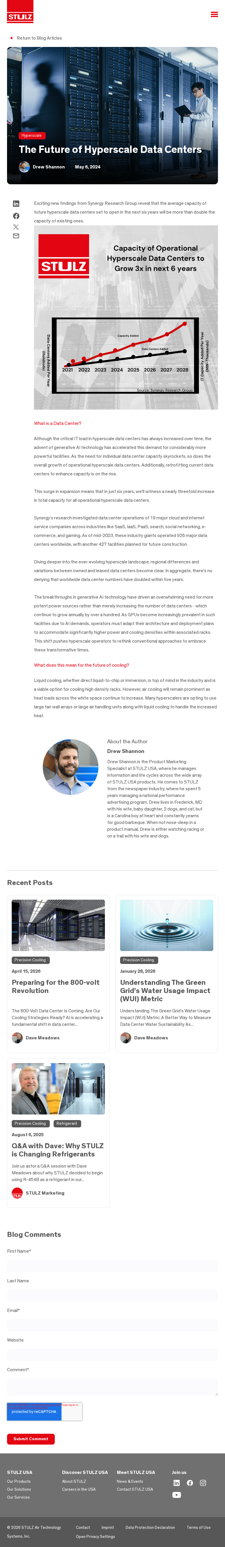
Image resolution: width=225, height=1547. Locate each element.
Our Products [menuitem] (19, 1482)
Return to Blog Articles (39, 38)
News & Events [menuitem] (130, 1482)
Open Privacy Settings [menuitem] (95, 1537)
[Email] (16, 237)
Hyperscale (32, 136)
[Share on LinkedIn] (16, 205)
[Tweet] (16, 228)
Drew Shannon (49, 167)
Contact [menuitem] (83, 1528)
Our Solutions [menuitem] (19, 1489)
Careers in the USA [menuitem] (79, 1489)
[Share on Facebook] (16, 217)
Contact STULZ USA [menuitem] (135, 1489)
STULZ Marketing (45, 1193)
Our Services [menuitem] (18, 1497)
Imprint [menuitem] (108, 1528)
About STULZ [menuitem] (74, 1482)
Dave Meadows (43, 1038)
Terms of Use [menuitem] (199, 1528)
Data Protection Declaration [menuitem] (150, 1528)
